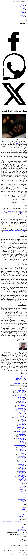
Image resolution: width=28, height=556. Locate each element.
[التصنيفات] (23, 1)
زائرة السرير (20, 142)
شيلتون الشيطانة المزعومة (18, 230)
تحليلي (5, 141)
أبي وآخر (23, 380)
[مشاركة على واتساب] (14, 80)
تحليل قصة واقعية (18, 383)
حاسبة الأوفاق (21, 516)
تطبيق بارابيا (22, 514)
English (23, 491)
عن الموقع (22, 489)
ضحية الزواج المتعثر (20, 379)
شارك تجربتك (21, 527)
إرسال (12, 554)
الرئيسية (23, 486)
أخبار (23, 497)
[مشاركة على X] (14, 107)
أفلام (23, 507)
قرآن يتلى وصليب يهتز (19, 376)
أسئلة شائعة (22, 487)
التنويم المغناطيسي (9, 231)
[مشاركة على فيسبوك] (14, 52)
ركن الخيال (22, 501)
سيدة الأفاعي (8, 230)
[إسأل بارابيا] (24, 536)
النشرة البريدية (21, 529)
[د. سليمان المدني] (23, 350)
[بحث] (18, 1)
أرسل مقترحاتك (21, 530)
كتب (23, 509)
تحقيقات (23, 500)
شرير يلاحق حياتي (20, 378)
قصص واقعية (21, 499)
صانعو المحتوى (21, 490)
